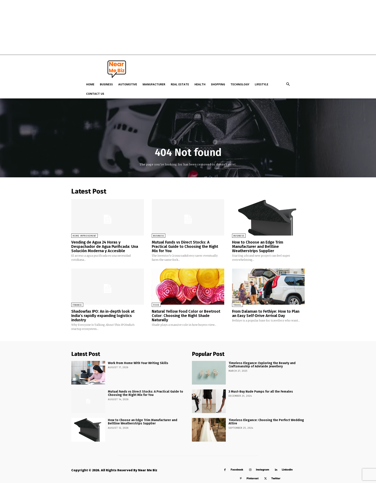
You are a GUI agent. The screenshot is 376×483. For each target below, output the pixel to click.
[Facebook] (224, 469)
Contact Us (95, 94)
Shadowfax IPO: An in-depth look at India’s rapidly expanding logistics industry (103, 315)
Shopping (218, 84)
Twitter (275, 478)
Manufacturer (154, 84)
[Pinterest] (240, 478)
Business (106, 84)
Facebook (237, 469)
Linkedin (287, 469)
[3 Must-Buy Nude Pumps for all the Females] (209, 401)
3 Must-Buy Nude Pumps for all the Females (261, 391)
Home (90, 84)
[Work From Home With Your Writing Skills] (88, 373)
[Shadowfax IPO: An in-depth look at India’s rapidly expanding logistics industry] (107, 287)
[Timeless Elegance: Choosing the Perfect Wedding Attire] (209, 430)
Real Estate (180, 84)
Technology (239, 84)
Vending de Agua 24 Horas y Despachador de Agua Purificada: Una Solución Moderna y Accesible (104, 246)
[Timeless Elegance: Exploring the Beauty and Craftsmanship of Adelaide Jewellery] (209, 373)
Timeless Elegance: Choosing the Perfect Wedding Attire (266, 421)
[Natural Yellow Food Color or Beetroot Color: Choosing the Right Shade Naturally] (188, 287)
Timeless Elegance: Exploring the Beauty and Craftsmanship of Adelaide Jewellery (262, 364)
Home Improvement (84, 236)
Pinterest (252, 478)
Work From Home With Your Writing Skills (138, 363)
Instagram (262, 469)
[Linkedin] (276, 469)
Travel (237, 305)
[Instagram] (250, 469)
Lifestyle (261, 84)
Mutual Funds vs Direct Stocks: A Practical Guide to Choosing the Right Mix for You (185, 246)
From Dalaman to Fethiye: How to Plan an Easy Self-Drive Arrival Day (265, 313)
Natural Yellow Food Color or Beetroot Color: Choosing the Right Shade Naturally (186, 315)
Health (199, 84)
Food (156, 305)
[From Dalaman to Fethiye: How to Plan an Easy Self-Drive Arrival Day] (268, 287)
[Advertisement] (188, 27)
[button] (288, 85)
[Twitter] (265, 478)
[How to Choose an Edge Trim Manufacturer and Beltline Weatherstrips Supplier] (268, 217)
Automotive (127, 84)
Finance (77, 305)
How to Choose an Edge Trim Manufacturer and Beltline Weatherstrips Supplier (257, 246)
